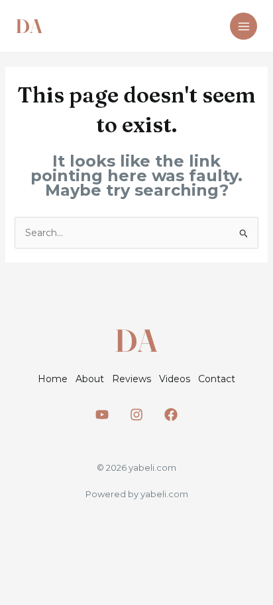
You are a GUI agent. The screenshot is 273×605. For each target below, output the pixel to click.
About (90, 379)
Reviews (131, 379)
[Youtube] (102, 414)
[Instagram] (136, 414)
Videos (174, 379)
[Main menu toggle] (243, 26)
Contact (216, 379)
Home (53, 379)
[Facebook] (171, 414)
